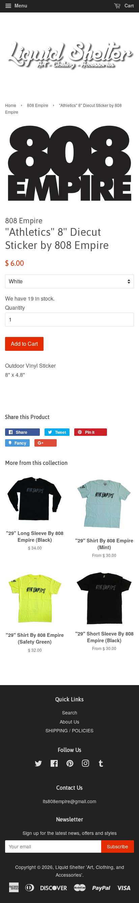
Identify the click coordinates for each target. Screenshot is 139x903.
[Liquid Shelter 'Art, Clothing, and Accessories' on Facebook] (54, 764)
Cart (128, 5)
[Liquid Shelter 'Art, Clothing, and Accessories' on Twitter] (38, 764)
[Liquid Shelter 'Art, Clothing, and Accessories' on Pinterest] (70, 764)
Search (69, 712)
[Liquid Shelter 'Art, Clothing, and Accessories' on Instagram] (85, 764)
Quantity (15, 307)
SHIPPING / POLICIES (69, 730)
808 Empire (37, 105)
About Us (69, 721)
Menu (20, 5)
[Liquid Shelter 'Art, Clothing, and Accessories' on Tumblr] (101, 764)
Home (10, 105)
